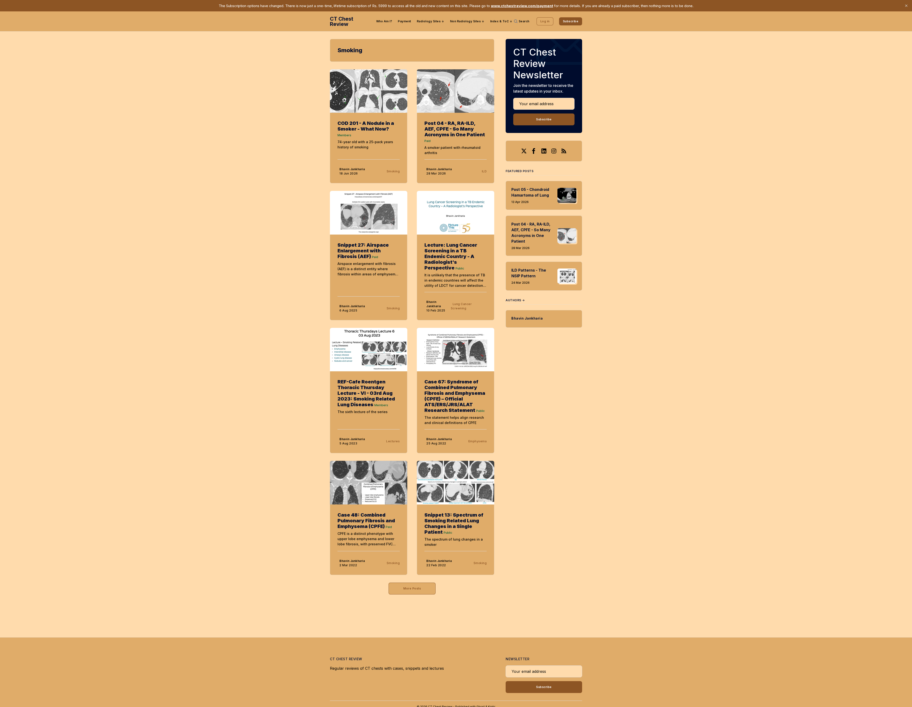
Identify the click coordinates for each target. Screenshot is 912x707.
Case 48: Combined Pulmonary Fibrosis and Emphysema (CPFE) (366, 520)
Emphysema (477, 441)
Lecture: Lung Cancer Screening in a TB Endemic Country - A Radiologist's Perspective (450, 256)
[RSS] (564, 151)
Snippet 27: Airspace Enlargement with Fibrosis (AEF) (363, 250)
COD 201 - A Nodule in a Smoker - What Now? (365, 126)
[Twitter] (524, 151)
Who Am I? (384, 21)
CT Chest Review (341, 21)
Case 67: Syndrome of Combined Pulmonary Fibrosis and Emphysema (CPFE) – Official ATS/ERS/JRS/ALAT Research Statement (454, 396)
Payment (404, 21)
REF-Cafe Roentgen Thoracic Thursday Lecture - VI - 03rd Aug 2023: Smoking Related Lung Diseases (366, 393)
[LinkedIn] (544, 151)
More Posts (412, 588)
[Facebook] (534, 151)
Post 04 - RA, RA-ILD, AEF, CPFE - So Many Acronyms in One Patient (454, 128)
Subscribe (571, 21)
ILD (484, 171)
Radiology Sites (429, 21)
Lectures (393, 441)
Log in (545, 21)
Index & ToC (499, 21)
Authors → (515, 300)
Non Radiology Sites (465, 21)
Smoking (393, 171)
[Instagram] (554, 151)
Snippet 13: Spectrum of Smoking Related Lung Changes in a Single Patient (453, 523)
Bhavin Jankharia (352, 169)
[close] (906, 5)
